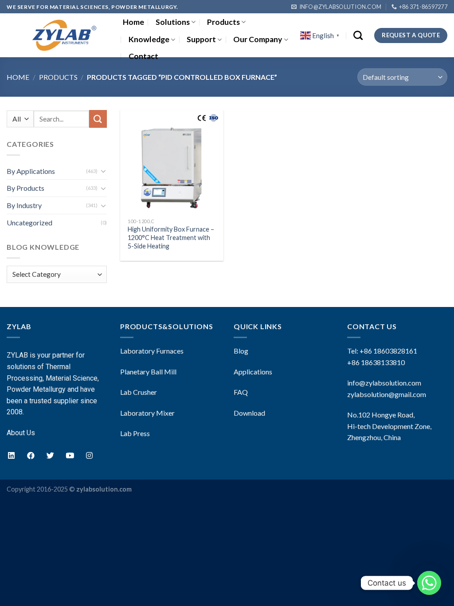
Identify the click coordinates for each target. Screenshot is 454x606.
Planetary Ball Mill (148, 371)
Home (133, 22)
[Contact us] (429, 583)
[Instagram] (89, 455)
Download (249, 413)
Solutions (173, 22)
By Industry (24, 205)
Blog (241, 350)
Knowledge (149, 39)
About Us (21, 433)
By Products (25, 188)
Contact (143, 56)
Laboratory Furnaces (152, 350)
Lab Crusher (138, 392)
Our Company (257, 39)
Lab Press (135, 433)
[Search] (358, 35)
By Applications (31, 171)
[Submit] (98, 118)
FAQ (241, 392)
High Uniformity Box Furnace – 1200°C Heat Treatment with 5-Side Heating (171, 237)
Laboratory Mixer (147, 413)
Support (201, 39)
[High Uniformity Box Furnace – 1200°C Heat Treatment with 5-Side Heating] (171, 161)
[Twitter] (50, 455)
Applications (253, 371)
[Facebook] (30, 455)
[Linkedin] (11, 455)
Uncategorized (29, 222)
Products (223, 22)
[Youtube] (69, 455)
